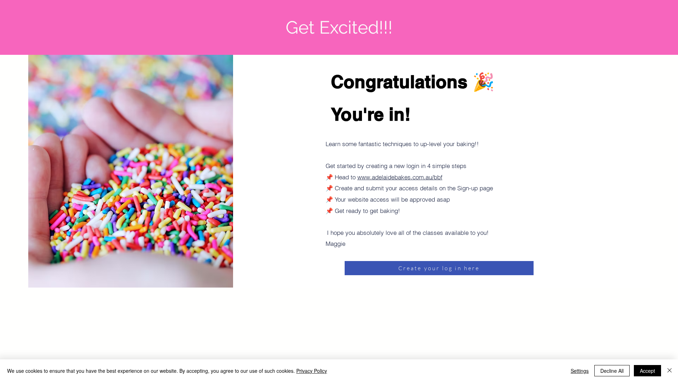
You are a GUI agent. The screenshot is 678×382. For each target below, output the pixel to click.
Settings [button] (580, 370)
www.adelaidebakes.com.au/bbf (399, 177)
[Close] (669, 370)
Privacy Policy (311, 370)
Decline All (612, 370)
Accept (647, 370)
